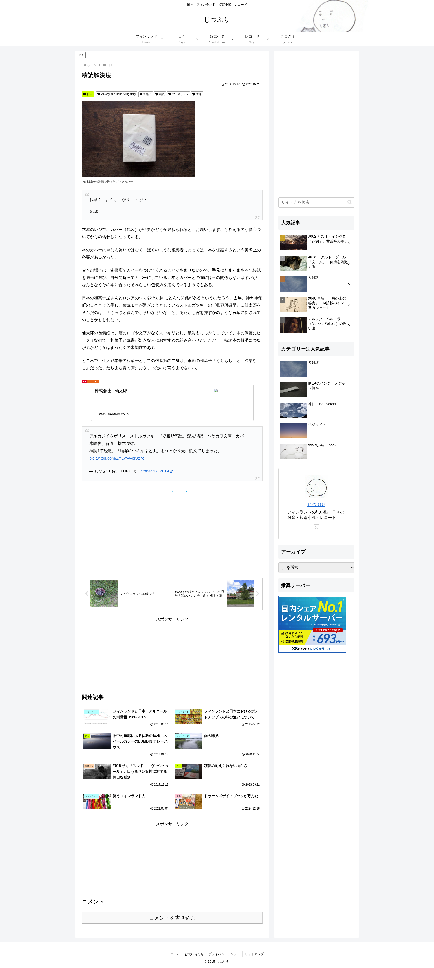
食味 (199, 94)
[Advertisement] (172, 654)
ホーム (175, 954)
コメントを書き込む (172, 918)
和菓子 (147, 94)
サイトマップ (254, 954)
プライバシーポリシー (224, 954)
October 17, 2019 (153, 471)
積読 (162, 94)
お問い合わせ (194, 954)
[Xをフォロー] (316, 527)
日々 (89, 94)
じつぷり (316, 504)
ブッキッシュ (180, 94)
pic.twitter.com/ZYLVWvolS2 (114, 458)
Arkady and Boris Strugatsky (118, 94)
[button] (350, 202)
